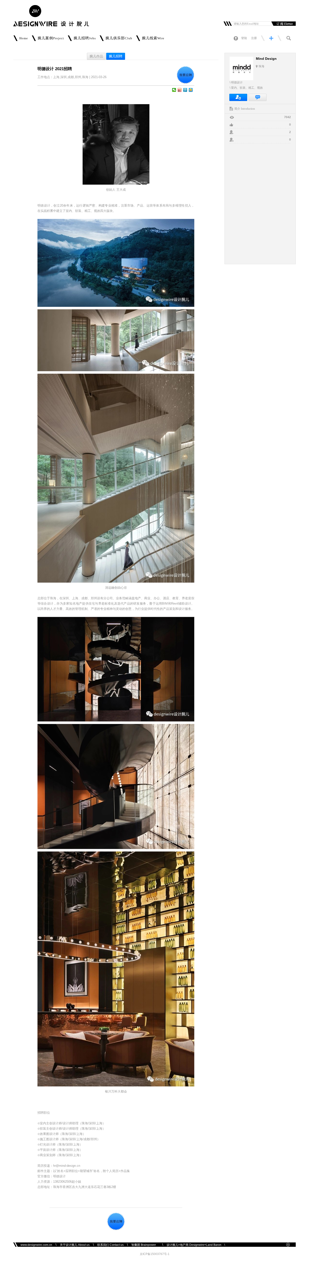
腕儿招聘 (115, 56)
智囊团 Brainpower (145, 1245)
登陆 (244, 38)
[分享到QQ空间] (191, 90)
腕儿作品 (96, 56)
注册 (254, 38)
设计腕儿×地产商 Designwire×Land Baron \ (196, 1245)
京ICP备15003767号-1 (154, 1254)
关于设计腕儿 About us (75, 1245)
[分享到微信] (174, 90)
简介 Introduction (244, 108)
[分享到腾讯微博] (185, 90)
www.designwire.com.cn (36, 1245)
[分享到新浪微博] (180, 90)
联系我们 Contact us (110, 1245)
